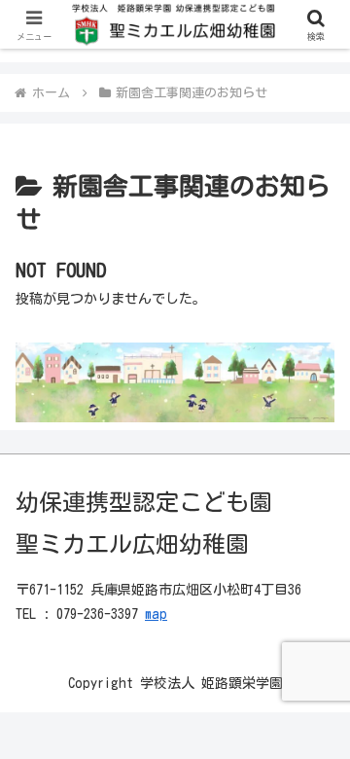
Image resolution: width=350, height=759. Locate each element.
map (156, 614)
